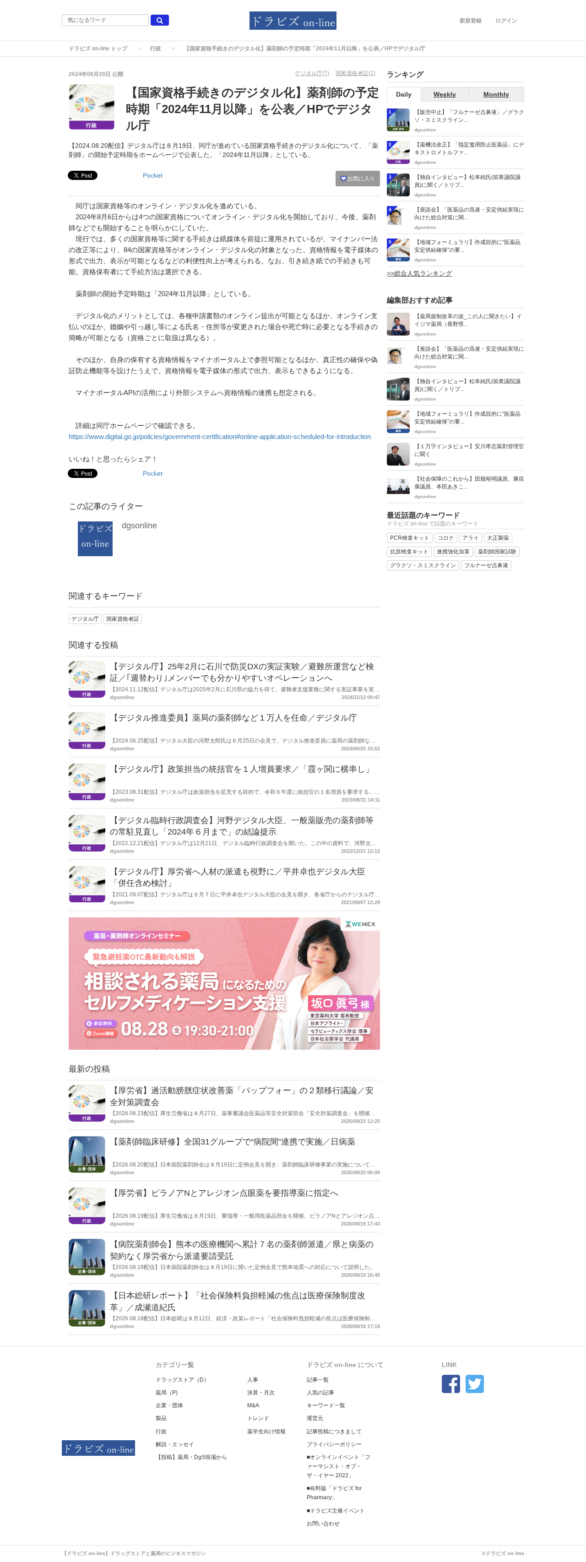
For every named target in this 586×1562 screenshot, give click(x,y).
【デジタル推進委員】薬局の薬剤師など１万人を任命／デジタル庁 (233, 717)
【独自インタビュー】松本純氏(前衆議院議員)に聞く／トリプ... (467, 181)
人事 (252, 1380)
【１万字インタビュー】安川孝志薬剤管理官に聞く (469, 450)
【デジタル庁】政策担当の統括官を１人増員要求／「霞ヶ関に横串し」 (242, 769)
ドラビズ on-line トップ (98, 48)
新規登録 (471, 20)
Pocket (153, 175)
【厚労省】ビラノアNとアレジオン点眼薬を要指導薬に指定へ (224, 1193)
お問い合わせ (323, 1523)
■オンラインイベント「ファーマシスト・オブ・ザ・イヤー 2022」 (338, 1466)
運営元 (315, 1418)
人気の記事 (320, 1392)
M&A (253, 1405)
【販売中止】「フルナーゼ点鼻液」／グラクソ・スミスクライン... (469, 116)
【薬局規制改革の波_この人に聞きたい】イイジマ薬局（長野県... (468, 320)
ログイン (506, 20)
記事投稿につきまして (334, 1431)
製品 (161, 1418)
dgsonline (139, 525)
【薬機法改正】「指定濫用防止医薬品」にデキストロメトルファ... (469, 148)
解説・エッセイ (175, 1444)
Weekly (445, 94)
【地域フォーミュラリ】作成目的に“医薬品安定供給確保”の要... (467, 246)
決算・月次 (261, 1392)
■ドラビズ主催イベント (336, 1511)
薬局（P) (167, 1392)
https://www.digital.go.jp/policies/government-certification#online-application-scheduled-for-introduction (220, 436)
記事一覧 (318, 1380)
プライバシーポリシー (334, 1444)
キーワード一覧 (326, 1405)
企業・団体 (169, 1405)
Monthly (496, 94)
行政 (155, 48)
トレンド (258, 1418)
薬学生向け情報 (266, 1431)
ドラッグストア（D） (182, 1380)
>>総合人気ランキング (419, 273)
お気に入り (360, 178)
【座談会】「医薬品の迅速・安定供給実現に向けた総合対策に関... (469, 213)
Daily (404, 94)
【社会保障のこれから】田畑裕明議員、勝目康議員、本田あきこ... (469, 483)
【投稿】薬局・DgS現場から (191, 1457)
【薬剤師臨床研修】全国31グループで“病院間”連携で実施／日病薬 (232, 1141)
